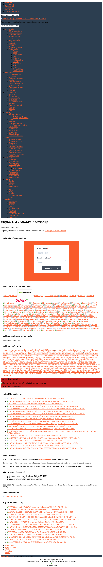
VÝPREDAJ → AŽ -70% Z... (57, 399)
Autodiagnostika (14, 175)
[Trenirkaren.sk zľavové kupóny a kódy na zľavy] (30, 319)
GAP (14, 56)
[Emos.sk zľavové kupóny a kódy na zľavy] (42, 325)
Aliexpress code (53, 363)
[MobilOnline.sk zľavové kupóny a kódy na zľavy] (9, 321)
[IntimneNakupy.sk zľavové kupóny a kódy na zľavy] (58, 319)
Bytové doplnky (14, 98)
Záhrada (12, 110)
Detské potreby (14, 148)
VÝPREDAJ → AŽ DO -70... (54, 446)
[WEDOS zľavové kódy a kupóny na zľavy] (7, 308)
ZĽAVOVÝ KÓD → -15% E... (65, 419)
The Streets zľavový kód (37, 368)
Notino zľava (78, 352)
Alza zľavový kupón (38, 357)
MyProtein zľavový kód (56, 355)
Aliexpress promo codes (56, 361)
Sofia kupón (72, 359)
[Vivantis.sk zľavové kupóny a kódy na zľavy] (38, 326)
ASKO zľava (64, 363)
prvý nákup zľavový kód (89, 373)
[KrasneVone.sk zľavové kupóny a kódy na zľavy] (82, 317)
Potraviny (12, 212)
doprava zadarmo (48, 373)
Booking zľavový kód (33, 359)
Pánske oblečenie (15, 33)
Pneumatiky (13, 159)
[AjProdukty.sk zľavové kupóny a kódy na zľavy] (55, 314)
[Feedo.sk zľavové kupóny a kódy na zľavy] (66, 314)
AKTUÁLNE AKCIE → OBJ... (63, 421)
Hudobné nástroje (15, 195)
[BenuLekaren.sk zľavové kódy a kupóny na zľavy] (78, 305)
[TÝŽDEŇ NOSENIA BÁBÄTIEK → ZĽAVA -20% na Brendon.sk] (30, 429)
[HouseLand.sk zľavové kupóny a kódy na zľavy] (71, 319)
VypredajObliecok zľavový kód (57, 364)
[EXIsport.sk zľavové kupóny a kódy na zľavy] (73, 321)
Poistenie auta (14, 161)
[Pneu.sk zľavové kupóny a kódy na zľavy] (6, 317)
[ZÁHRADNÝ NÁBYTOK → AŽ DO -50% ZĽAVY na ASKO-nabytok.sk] (32, 438)
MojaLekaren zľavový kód (39, 370)
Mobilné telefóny (15, 74)
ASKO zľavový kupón (16, 352)
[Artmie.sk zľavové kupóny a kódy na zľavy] (7, 316)
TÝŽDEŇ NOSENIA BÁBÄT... (64, 429)
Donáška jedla (14, 208)
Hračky (11, 185)
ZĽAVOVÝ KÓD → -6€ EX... (75, 409)
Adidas (15, 51)
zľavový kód (76, 373)
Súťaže (7, 549)
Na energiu (13, 129)
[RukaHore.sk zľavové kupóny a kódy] (8, 303)
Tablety (11, 80)
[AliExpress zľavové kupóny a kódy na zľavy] (24, 305)
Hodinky (12, 89)
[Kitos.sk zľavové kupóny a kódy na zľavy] (38, 317)
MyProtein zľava (8, 361)
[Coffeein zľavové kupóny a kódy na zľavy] (48, 305)
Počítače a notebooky (16, 78)
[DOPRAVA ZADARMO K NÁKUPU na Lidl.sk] (24, 404)
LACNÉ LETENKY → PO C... (64, 537)
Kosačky (12, 109)
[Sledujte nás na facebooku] (13, 496)
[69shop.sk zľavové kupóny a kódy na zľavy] (89, 316)
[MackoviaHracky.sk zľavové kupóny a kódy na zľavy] (86, 321)
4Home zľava (40, 364)
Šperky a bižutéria (15, 47)
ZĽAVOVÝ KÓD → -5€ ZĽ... (67, 411)
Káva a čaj (12, 210)
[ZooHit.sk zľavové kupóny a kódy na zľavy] (64, 321)
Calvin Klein (17, 54)
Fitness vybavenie (15, 150)
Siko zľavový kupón (70, 368)
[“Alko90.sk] (59, 330)
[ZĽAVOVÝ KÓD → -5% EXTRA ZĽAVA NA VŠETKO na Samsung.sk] (32, 424)
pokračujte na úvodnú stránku (55, 231)
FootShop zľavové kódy (81, 350)
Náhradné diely (14, 170)
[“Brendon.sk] (33, 328)
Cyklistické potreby (15, 152)
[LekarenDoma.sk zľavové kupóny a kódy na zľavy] (22, 314)
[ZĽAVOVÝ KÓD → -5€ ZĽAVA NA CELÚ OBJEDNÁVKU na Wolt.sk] (32, 411)
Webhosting (13, 217)
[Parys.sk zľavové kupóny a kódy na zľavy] (83, 312)
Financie (12, 107)
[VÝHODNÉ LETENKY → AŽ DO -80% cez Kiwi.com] (26, 534)
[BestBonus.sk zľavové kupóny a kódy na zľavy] (21, 321)
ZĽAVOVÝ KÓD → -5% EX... (68, 424)
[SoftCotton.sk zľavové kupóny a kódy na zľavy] (92, 312)
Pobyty (11, 204)
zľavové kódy (36, 373)
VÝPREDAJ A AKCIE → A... (56, 435)
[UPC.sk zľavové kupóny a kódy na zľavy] (93, 325)
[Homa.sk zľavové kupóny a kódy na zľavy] (75, 325)
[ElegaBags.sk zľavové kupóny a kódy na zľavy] (56, 323)
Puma (15, 67)
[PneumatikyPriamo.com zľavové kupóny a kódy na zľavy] (12, 325)
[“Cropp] (6, 330)
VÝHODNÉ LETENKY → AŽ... (57, 534)
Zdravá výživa (14, 134)
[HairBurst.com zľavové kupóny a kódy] (64, 303)
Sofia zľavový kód (91, 354)
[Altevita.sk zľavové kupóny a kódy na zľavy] (15, 317)
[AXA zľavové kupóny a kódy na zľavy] (10, 305)
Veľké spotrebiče (15, 82)
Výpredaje (8, 8)
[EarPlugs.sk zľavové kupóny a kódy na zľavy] (65, 325)
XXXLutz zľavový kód (19, 354)
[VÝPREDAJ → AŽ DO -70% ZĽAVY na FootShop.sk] (26, 532)
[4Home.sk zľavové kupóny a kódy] (81, 296)
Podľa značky (14, 49)
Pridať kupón (9, 545)
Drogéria (12, 45)
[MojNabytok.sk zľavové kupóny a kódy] (24, 296)
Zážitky (11, 181)
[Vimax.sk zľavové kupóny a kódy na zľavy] (93, 317)
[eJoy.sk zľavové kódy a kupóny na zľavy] (30, 308)
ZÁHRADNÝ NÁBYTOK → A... (69, 438)
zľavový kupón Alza (30, 350)
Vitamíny (12, 121)
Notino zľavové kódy (39, 363)
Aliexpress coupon (9, 357)
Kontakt (7, 553)
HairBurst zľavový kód (22, 370)
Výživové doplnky (15, 114)
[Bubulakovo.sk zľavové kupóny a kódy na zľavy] (51, 312)
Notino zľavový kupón (39, 361)
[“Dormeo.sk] (73, 328)
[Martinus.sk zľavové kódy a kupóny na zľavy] (67, 310)
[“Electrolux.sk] (25, 330)
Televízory (12, 76)
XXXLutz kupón (82, 363)
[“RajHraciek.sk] (22, 328)
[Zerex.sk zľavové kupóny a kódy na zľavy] (29, 326)
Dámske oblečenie (15, 31)
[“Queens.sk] (63, 328)
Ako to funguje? (10, 547)
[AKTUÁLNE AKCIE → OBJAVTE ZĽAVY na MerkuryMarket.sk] (30, 421)
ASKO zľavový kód (26, 355)
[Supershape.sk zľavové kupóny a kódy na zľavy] (58, 317)
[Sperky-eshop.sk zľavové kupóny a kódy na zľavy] (9, 310)
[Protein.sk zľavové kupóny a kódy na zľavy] (29, 310)
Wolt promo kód (30, 352)
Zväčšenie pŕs (18, 116)
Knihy (11, 192)
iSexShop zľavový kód (20, 368)
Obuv (11, 38)
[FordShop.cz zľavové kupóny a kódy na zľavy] (22, 323)
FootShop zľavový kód (11, 355)
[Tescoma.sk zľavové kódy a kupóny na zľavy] (82, 307)
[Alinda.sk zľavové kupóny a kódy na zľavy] (80, 316)
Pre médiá (8, 551)
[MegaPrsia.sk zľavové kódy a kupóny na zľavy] (91, 305)
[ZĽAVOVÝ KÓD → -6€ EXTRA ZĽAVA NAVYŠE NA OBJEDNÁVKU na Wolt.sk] (36, 409)
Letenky (11, 206)
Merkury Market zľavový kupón (62, 352)
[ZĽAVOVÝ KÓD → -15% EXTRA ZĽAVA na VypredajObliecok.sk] (30, 419)
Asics (15, 53)
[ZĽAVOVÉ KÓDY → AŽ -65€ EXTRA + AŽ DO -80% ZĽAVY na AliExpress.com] (36, 414)
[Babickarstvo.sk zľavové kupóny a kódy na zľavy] (64, 308)
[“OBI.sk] (6, 328)
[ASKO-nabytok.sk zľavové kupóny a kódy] (51, 296)
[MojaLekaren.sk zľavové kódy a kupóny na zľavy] (36, 307)
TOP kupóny (9, 4)
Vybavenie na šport (16, 147)
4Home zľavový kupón (27, 364)
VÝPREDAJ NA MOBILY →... (56, 529)
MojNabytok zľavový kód (89, 355)
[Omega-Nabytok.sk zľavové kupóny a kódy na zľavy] (40, 316)
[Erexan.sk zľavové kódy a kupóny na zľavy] (17, 312)
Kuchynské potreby (16, 101)
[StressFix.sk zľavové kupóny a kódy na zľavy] (70, 317)
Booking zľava (73, 364)
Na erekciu (13, 132)
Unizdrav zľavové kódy (84, 366)
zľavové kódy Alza (40, 355)
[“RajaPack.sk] (14, 330)
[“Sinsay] (13, 328)
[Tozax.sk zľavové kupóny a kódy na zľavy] (34, 325)
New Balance (18, 63)
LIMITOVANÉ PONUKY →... (66, 426)
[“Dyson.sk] (54, 328)
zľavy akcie (7, 375)
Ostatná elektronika (16, 83)
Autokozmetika (14, 163)
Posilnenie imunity (15, 123)
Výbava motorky (14, 177)
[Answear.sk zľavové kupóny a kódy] (75, 303)
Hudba (11, 194)
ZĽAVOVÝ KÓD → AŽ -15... (72, 406)
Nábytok (12, 94)
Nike (14, 65)
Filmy (11, 190)
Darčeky (12, 183)
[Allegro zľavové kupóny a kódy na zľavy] (57, 305)
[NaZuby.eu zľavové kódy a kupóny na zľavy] (7, 312)
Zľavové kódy (9, 6)
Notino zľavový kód (24, 357)
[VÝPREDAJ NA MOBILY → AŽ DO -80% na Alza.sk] (26, 529)
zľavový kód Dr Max (10, 363)
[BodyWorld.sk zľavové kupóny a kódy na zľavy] (8, 326)
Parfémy (12, 42)
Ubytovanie (13, 201)
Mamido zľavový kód (86, 370)
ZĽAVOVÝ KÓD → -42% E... (68, 443)
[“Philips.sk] (85, 326)
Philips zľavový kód (56, 370)
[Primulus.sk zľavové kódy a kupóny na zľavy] (40, 308)
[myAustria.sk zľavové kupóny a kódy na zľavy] (85, 308)
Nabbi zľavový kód (35, 372)
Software (12, 91)
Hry (10, 188)
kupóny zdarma (60, 373)
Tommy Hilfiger (18, 69)
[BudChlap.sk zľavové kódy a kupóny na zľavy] (70, 307)
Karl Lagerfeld (18, 60)
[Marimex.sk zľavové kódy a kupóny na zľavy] (8, 307)
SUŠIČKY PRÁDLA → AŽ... (55, 539)
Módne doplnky (14, 40)
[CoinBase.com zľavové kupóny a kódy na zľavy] (9, 314)
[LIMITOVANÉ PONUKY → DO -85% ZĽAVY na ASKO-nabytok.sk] (31, 426)
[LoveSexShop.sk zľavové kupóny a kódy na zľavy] (43, 319)
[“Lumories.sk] (76, 326)
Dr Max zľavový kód (15, 366)
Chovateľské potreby (16, 213)
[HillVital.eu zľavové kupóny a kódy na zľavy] (47, 317)
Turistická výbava (15, 145)
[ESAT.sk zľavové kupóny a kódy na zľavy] (75, 308)
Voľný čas (8, 199)
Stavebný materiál (15, 105)
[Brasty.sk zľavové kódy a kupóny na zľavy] (48, 307)
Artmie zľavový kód (49, 372)
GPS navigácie (14, 165)
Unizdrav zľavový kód (72, 355)
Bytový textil (13, 100)
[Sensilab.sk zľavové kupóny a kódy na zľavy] (84, 325)
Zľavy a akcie (9, 10)
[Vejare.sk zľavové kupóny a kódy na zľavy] (21, 310)
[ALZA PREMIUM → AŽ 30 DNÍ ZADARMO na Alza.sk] (27, 542)
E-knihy (11, 197)
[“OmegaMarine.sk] (48, 330)
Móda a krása (9, 29)
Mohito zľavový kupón (55, 368)
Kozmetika (12, 44)
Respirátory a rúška (20, 125)
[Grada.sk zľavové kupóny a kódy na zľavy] (26, 325)
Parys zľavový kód (63, 372)
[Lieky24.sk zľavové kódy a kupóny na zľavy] (91, 307)
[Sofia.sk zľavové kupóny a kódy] (72, 296)
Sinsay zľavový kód (21, 372)
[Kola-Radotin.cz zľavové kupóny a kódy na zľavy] (53, 325)
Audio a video (14, 85)
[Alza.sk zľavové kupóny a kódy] (54, 303)
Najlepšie (8, 2)
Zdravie (7, 112)
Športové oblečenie (16, 141)
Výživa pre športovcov (17, 154)
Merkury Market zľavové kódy (59, 354)
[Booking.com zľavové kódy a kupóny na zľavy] (40, 310)
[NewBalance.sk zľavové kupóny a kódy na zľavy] (34, 323)
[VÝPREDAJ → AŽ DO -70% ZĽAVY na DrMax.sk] (25, 446)
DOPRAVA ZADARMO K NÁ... (52, 404)
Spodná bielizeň (15, 36)
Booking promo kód (88, 361)
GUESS (16, 58)
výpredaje (27, 373)
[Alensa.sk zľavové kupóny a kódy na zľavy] (19, 319)
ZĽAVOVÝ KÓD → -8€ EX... (64, 416)
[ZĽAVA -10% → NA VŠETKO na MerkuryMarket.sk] (25, 441)
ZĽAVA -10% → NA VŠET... (54, 441)
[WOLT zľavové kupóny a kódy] (94, 303)
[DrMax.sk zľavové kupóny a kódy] (21, 303)
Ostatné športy (14, 156)
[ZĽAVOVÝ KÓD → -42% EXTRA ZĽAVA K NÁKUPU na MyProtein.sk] (32, 443)
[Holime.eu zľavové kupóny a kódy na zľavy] (33, 314)
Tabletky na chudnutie (20, 118)
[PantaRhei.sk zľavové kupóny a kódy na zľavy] (76, 314)
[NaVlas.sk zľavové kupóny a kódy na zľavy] (45, 323)
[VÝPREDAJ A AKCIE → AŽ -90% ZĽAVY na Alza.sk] (26, 435)
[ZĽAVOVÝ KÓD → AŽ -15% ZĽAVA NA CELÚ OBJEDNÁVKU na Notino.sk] (34, 406)
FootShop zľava (34, 354)
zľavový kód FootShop (46, 350)
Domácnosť (13, 96)
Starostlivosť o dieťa (16, 136)
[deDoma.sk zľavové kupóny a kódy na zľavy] (87, 314)
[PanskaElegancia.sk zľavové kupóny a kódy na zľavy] (51, 321)
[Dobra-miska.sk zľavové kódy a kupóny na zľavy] (51, 308)
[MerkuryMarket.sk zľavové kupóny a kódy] (10, 296)
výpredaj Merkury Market (64, 350)
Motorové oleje (14, 174)
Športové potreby (15, 139)
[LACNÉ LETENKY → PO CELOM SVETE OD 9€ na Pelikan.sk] (30, 537)
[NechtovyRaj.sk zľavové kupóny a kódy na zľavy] (26, 316)
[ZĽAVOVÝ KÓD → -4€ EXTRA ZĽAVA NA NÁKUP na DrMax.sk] (30, 401)
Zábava (7, 179)
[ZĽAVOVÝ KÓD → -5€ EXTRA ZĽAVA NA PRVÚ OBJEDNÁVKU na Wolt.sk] (35, 448)
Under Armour (18, 71)
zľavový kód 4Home (77, 354)
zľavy (69, 373)
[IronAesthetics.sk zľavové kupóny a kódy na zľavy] (10, 323)
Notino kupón (84, 364)
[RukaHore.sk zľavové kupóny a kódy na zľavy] (44, 314)
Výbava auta (13, 166)
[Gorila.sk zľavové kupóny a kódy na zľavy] (15, 316)
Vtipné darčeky (14, 186)
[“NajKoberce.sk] (84, 328)
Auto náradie (17, 168)
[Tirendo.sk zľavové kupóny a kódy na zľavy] (67, 323)
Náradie (12, 103)
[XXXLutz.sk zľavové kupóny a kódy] (63, 296)
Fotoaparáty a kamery (16, 87)
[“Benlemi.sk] (65, 326)
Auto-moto (8, 157)
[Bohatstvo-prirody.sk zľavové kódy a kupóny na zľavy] (19, 308)
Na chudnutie (13, 127)
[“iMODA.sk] (35, 330)
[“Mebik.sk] (95, 328)
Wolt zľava (44, 354)
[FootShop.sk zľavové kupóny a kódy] (38, 296)
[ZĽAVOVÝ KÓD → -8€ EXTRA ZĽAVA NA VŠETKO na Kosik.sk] (30, 416)
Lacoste (16, 62)
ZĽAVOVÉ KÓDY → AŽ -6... (75, 414)
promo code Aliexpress (85, 359)
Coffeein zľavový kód (85, 368)
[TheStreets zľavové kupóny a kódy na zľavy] (37, 305)
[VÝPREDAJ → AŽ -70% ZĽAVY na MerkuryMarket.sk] (26, 399)
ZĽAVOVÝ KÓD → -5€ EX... (73, 448)
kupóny (20, 373)
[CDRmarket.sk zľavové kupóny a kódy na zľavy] (9, 319)
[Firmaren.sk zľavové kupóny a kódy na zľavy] (62, 312)
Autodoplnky (13, 172)
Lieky (11, 119)
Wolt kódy (92, 363)
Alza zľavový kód (47, 359)
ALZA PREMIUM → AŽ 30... (57, 542)
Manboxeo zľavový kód (49, 366)
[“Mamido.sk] (95, 326)
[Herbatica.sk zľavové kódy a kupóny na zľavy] (39, 312)
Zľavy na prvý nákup (12, 11)
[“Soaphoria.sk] (44, 328)
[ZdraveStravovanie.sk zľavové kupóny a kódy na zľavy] (57, 316)
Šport (7, 138)
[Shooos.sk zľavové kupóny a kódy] (67, 305)
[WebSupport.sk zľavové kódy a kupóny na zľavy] (58, 307)
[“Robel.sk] (56, 326)
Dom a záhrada (10, 92)
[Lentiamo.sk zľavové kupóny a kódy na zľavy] (77, 323)
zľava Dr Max (51, 357)
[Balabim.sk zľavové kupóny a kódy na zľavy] (71, 316)
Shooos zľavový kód (78, 372)
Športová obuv (14, 143)
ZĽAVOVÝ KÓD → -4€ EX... (64, 401)
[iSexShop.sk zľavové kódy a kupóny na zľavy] (78, 310)
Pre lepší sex (13, 130)
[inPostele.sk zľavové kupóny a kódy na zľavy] (83, 319)
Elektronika (9, 72)
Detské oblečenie (15, 35)
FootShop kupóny (60, 359)
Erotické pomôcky (15, 215)
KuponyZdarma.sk (7, 556)
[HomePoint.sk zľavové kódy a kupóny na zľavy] (27, 312)
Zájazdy (12, 203)
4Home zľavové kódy (72, 361)
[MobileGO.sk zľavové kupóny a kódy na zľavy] (73, 312)
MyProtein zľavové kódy (31, 366)
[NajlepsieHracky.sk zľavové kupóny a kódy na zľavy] (35, 321)
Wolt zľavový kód (62, 357)
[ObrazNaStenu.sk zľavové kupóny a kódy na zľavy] (27, 317)
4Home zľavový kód (44, 352)
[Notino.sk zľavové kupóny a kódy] (90, 296)
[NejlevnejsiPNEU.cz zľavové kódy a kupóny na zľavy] (54, 310)
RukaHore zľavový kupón (16, 359)
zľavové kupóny (11, 373)
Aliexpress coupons (25, 363)
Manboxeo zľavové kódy (66, 366)
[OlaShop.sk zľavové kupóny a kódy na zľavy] (20, 326)
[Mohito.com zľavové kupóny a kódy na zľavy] (46, 303)
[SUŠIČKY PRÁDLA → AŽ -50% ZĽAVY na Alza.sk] (25, 539)
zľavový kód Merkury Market (13, 350)
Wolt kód (73, 363)
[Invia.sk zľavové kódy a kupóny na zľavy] (87, 310)
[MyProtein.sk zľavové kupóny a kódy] (34, 303)
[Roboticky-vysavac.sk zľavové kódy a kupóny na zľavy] (21, 307)
